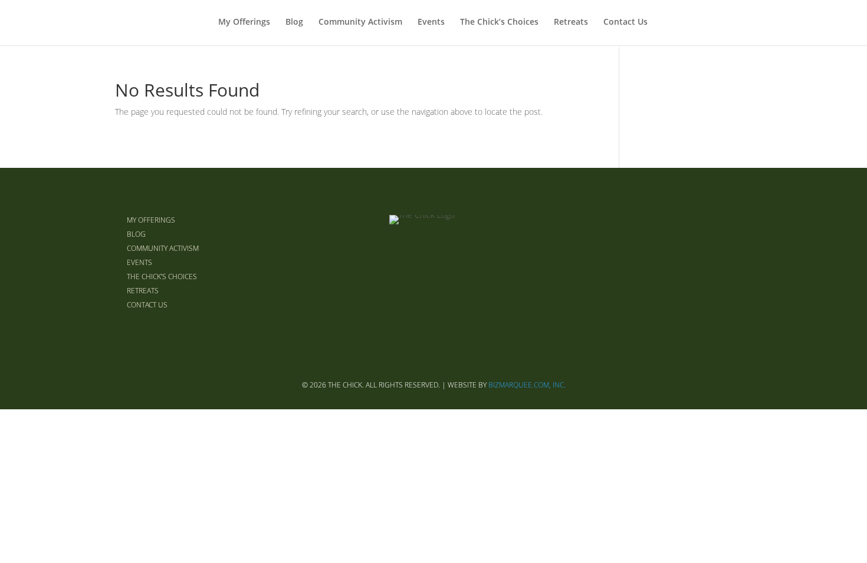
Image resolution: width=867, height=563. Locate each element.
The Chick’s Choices (499, 22)
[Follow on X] (712, 262)
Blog (294, 22)
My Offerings (244, 22)
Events (431, 22)
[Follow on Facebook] (683, 262)
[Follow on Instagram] (740, 262)
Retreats (571, 22)
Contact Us (625, 22)
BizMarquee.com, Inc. (527, 385)
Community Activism (360, 22)
